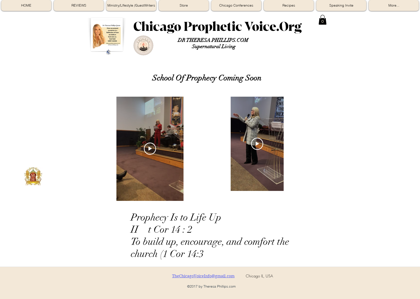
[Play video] (150, 149)
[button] (322, 20)
